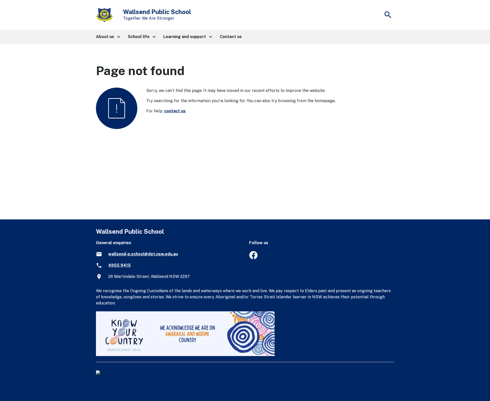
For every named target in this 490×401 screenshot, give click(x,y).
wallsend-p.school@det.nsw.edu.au (143, 254)
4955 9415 (119, 265)
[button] (108, 37)
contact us (175, 111)
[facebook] (253, 257)
